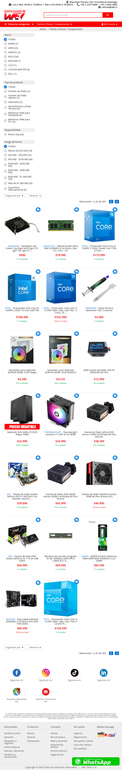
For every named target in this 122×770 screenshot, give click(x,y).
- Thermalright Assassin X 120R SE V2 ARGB (60, 433)
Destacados (33, 741)
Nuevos (31, 737)
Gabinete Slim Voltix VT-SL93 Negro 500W (22, 433)
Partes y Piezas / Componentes (66, 29)
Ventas (54, 733)
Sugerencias (57, 755)
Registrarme (80, 737)
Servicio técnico (59, 751)
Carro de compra (83, 745)
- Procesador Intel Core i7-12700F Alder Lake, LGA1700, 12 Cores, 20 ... (61, 310)
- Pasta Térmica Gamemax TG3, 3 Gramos (99, 309)
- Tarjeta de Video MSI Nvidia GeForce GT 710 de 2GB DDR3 (22, 558)
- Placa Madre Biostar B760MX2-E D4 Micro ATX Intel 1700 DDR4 (22, 621)
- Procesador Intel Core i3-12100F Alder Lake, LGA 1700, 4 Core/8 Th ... (61, 621)
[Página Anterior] (111, 201)
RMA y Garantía (59, 741)
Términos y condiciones (10, 756)
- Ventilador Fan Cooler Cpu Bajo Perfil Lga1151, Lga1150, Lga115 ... (22, 248)
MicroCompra (58, 737)
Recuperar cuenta (83, 741)
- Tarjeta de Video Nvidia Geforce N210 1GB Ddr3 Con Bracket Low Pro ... (22, 496)
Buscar (31, 733)
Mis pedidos (80, 749)
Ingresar (78, 733)
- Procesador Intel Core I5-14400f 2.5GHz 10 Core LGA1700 (22, 309)
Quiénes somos (12, 733)
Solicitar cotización (14, 751)
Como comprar (12, 747)
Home (43, 29)
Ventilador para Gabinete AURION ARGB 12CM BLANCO (60, 371)
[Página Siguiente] (117, 201)
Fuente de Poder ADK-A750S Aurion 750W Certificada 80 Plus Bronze (99, 434)
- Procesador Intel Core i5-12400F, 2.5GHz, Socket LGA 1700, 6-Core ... (99, 248)
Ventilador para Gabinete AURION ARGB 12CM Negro (22, 371)
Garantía (8, 737)
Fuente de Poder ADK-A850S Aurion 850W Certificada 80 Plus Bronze (61, 496)
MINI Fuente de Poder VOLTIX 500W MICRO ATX (99, 371)
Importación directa (57, 746)
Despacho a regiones (10, 742)
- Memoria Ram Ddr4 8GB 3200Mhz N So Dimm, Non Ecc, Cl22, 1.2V (61, 248)
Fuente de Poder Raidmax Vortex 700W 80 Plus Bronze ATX (99, 495)
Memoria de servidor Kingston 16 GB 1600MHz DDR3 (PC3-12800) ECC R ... (60, 558)
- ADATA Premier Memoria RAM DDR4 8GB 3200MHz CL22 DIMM (99, 558)
